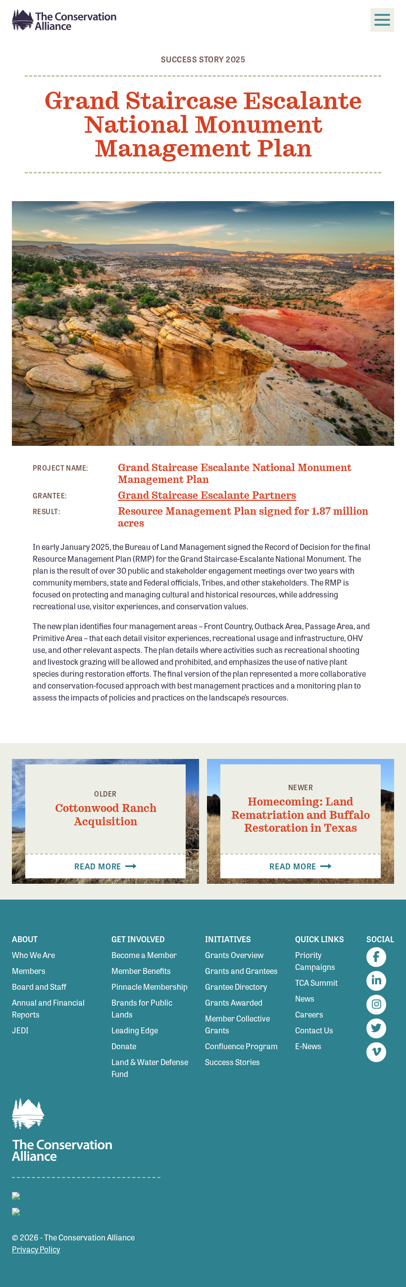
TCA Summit (316, 982)
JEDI (20, 1030)
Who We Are (33, 955)
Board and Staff (39, 986)
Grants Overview (234, 955)
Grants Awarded (233, 1002)
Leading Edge (134, 1030)
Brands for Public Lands (141, 1008)
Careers (309, 1014)
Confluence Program (241, 1046)
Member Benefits (141, 970)
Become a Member (144, 955)
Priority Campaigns (315, 960)
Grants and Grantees (241, 970)
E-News (308, 1046)
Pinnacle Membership (149, 986)
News (304, 998)
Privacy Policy (36, 1249)
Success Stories (232, 1062)
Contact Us (314, 1030)
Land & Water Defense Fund (149, 1067)
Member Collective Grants (237, 1024)
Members (29, 970)
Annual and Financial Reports (48, 1008)
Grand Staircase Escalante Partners (207, 495)
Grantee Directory (236, 986)
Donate (123, 1046)
